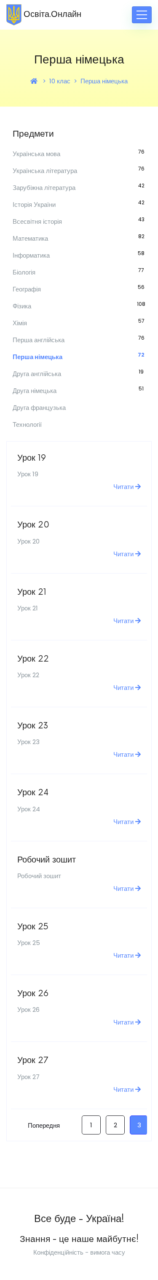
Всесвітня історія (37, 221)
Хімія (20, 323)
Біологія (24, 272)
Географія (27, 289)
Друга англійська (37, 373)
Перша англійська (38, 339)
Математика (30, 238)
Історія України (34, 204)
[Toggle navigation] (142, 14)
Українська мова (36, 153)
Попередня (44, 1125)
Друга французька (39, 407)
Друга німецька (34, 390)
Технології (27, 424)
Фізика (22, 306)
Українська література (45, 170)
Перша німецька (104, 81)
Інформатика (31, 255)
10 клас (59, 81)
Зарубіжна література (44, 187)
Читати (124, 486)
